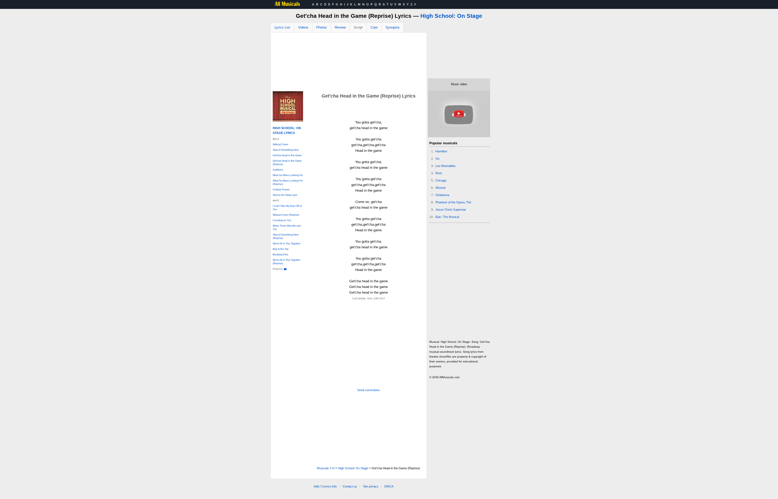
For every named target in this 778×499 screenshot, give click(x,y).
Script (358, 27)
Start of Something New (286, 150)
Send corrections (368, 390)
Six (437, 158)
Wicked (440, 187)
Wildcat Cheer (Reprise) (286, 214)
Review (340, 27)
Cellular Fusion (281, 189)
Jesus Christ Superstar (450, 209)
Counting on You (282, 220)
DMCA (388, 486)
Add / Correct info (325, 486)
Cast (374, 27)
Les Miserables (445, 166)
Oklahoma (442, 195)
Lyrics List (282, 27)
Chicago (440, 180)
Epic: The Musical (447, 217)
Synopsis (393, 27)
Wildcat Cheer (280, 144)
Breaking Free (280, 254)
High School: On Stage (451, 16)
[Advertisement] (349, 63)
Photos (321, 27)
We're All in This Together (286, 243)
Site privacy (370, 486)
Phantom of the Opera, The (453, 202)
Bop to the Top (281, 249)
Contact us (350, 486)
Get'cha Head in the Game (287, 155)
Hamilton (441, 151)
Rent (438, 173)
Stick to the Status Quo (285, 195)
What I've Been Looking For (288, 175)
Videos (303, 27)
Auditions (278, 169)
